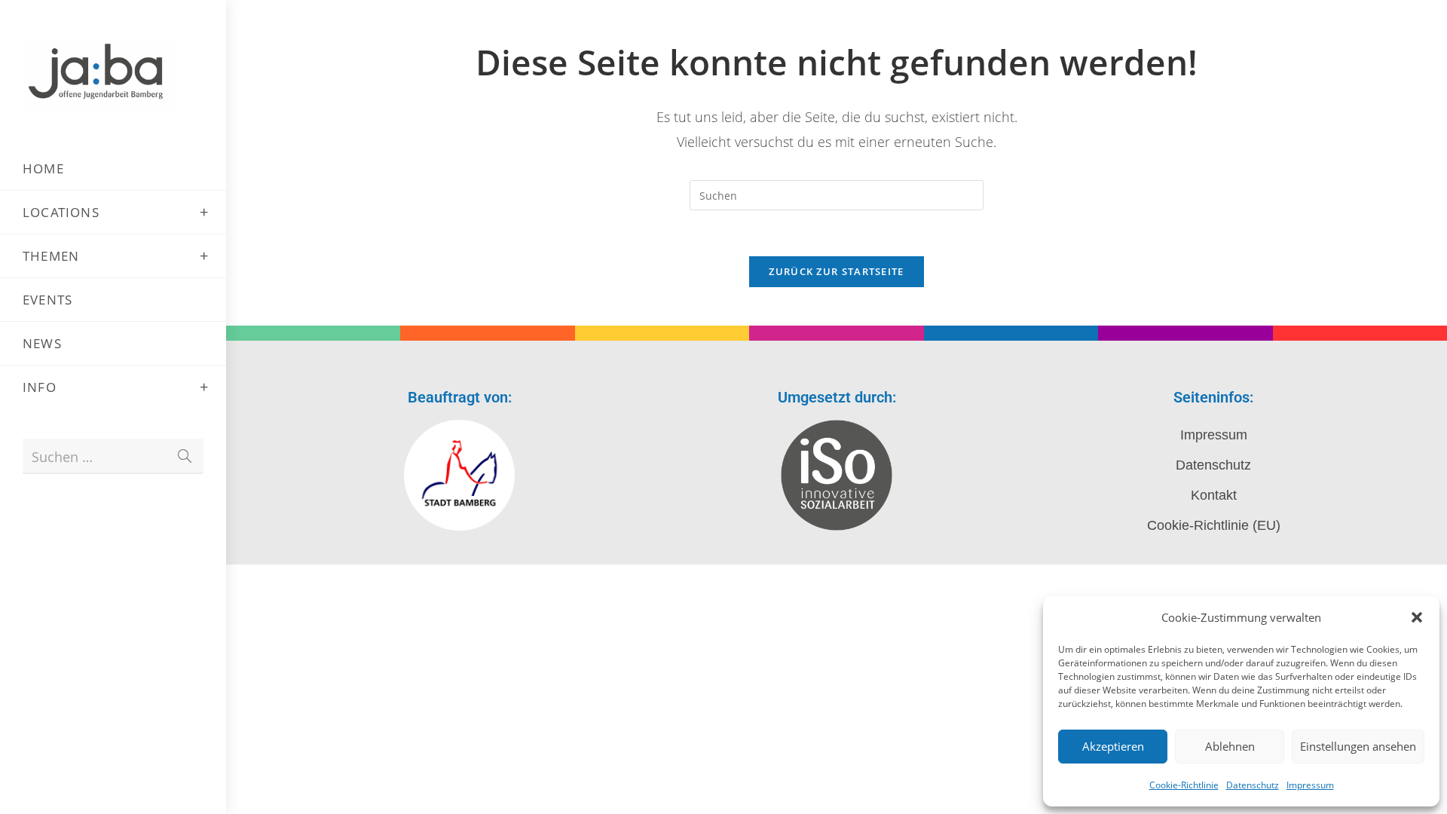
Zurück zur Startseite (836, 271)
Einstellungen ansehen (1358, 746)
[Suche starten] (184, 456)
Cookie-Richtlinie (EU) (1213, 525)
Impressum (1310, 785)
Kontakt (1214, 495)
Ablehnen (1230, 746)
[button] (1416, 617)
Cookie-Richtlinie (1184, 785)
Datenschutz (1252, 785)
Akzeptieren (1113, 746)
